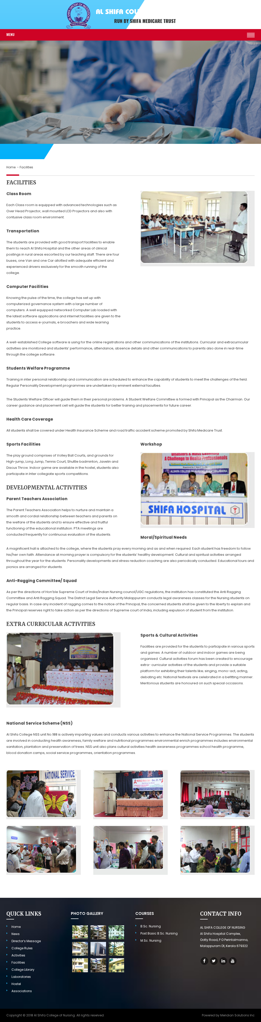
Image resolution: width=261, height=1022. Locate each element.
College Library (22, 969)
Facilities (18, 962)
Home (11, 167)
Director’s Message (26, 941)
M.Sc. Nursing (150, 940)
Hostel (16, 984)
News (15, 934)
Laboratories (21, 977)
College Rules (22, 948)
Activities (18, 955)
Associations (21, 991)
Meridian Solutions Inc (237, 1015)
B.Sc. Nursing (150, 926)
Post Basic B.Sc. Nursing (159, 933)
